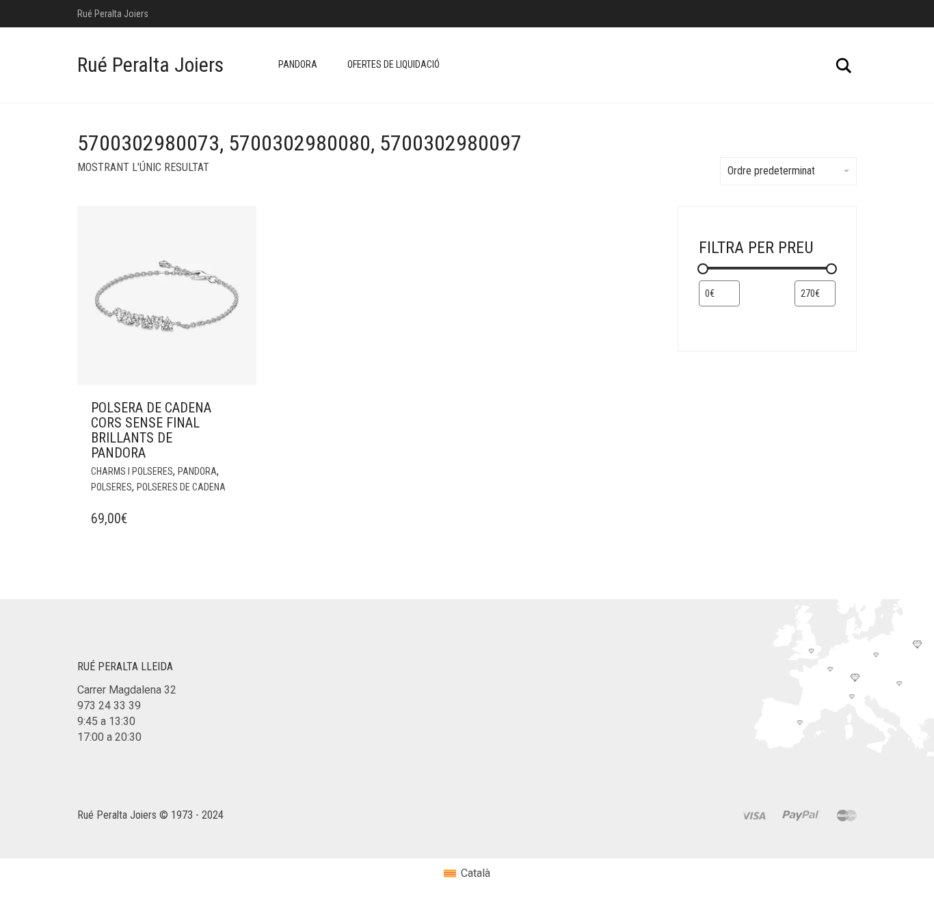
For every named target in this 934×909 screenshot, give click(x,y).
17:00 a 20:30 (109, 736)
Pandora (297, 64)
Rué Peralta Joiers (150, 65)
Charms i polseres (132, 471)
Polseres (111, 487)
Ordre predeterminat (771, 170)
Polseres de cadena (181, 487)
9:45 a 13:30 (106, 721)
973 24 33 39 (109, 705)
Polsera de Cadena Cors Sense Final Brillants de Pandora (151, 430)
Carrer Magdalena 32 (126, 689)
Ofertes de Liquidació (393, 64)
